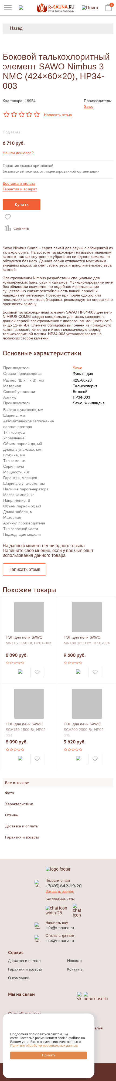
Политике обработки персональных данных (44, 1046)
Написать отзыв (58, 115)
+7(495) (64, 886)
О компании (18, 978)
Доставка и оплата (19, 183)
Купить (22, 204)
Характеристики (19, 804)
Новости (74, 960)
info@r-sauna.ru (60, 927)
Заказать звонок (60, 891)
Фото (9, 793)
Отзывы (12, 815)
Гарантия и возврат (20, 189)
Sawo (88, 106)
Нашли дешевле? (18, 153)
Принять (48, 1055)
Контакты (75, 969)
